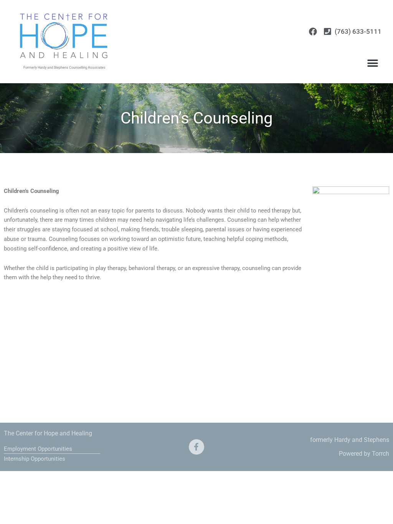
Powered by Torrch (364, 453)
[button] (372, 63)
